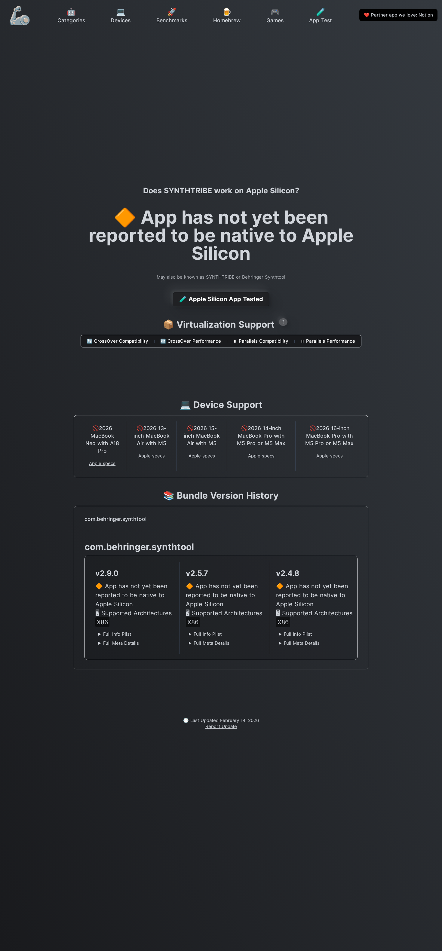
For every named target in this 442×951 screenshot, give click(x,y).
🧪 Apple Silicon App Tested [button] (221, 299)
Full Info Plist (117, 634)
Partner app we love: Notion (398, 15)
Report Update (221, 726)
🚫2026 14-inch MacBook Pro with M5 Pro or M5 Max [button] (261, 435)
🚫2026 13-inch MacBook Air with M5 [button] (152, 435)
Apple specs (102, 463)
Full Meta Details (121, 643)
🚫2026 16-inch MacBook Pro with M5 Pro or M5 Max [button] (329, 435)
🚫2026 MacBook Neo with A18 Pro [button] (102, 439)
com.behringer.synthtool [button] (115, 519)
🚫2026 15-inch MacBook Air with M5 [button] (202, 435)
